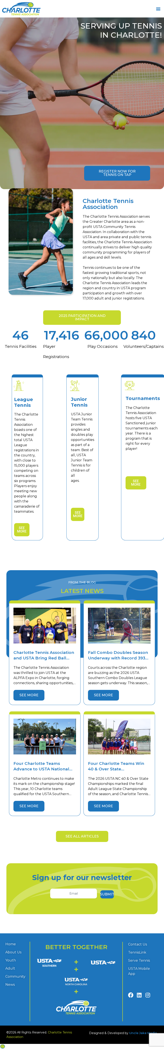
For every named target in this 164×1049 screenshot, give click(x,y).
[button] (158, 8)
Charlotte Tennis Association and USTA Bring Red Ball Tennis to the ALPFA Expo (43, 658)
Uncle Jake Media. (143, 1033)
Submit (107, 894)
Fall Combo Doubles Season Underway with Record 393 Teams (118, 658)
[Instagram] (147, 995)
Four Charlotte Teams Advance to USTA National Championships (41, 769)
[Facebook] (131, 995)
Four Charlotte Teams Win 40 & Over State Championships (116, 769)
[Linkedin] (139, 995)
